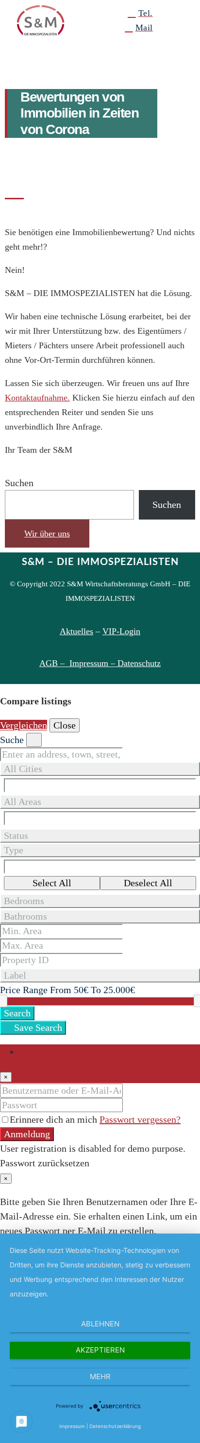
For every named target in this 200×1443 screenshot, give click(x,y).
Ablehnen (100, 1323)
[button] (176, 20)
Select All (52, 883)
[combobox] (100, 975)
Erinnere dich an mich (55, 1119)
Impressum (72, 1426)
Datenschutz (139, 663)
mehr (100, 1376)
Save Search (37, 1027)
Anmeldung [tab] (42, 1051)
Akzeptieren (100, 1349)
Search (17, 1013)
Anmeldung (27, 1134)
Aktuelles (76, 631)
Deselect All (148, 883)
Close (64, 725)
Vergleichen (23, 725)
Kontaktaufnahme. (37, 397)
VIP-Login (121, 631)
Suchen (19, 482)
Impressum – (93, 663)
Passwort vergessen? (140, 1119)
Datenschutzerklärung (115, 1426)
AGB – (54, 663)
